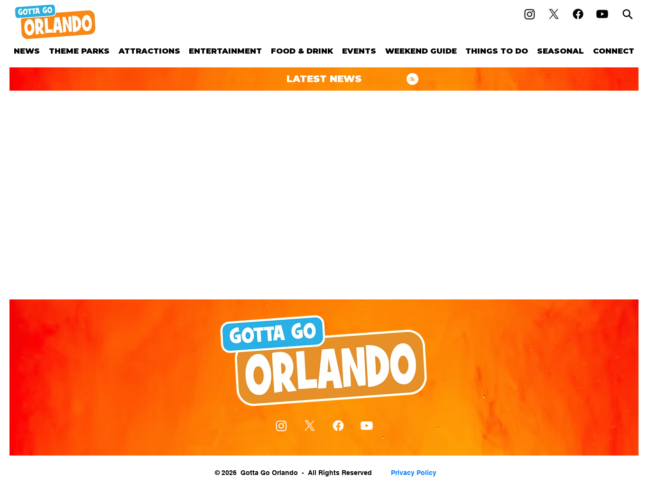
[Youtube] (602, 14)
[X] (554, 14)
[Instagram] (530, 14)
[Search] (627, 14)
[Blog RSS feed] (412, 79)
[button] (79, 51)
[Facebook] (578, 14)
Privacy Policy (413, 472)
